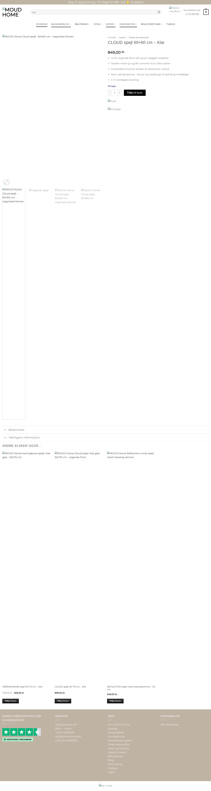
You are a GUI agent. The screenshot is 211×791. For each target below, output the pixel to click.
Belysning (81, 24)
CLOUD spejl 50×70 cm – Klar (70, 686)
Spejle (122, 37)
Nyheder (41, 24)
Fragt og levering (118, 748)
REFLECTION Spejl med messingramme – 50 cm (131, 688)
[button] (206, 12)
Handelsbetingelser (120, 740)
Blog (111, 760)
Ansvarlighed (116, 732)
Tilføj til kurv (135, 92)
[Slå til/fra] (5, 430)
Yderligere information (24, 437)
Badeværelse (60, 24)
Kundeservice (116, 736)
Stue (97, 24)
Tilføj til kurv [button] (11, 701)
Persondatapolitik (119, 744)
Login (111, 772)
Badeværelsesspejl (139, 37)
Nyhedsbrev (115, 756)
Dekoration (127, 24)
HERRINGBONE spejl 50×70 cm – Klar (22, 686)
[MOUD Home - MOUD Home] (13, 12)
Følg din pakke (117, 752)
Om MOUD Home (119, 724)
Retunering (115, 764)
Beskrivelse (16, 429)
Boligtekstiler (150, 24)
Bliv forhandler (170, 724)
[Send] (159, 12)
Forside (112, 37)
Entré (109, 24)
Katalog (112, 728)
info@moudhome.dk (68, 736)
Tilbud (170, 24)
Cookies (113, 768)
